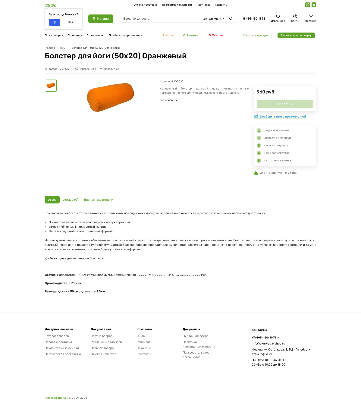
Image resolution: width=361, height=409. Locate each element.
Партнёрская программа (63, 354)
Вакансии (144, 348)
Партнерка (203, 4)
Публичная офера (196, 336)
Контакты (221, 4)
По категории (54, 35)
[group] (109, 135)
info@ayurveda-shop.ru (268, 343)
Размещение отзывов (106, 342)
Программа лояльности (177, 4)
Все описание (169, 100)
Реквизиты (144, 342)
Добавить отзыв (59, 68)
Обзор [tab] (52, 199)
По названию (95, 35)
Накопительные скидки (62, 348)
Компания (144, 329)
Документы (191, 329)
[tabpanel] (180, 254)
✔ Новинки (191, 35)
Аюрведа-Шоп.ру (56, 397)
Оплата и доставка (146, 4)
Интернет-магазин (59, 329)
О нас (141, 336)
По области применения (125, 35)
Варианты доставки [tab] (98, 199)
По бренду (75, 35)
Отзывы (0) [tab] (70, 199)
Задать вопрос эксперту (296, 35)
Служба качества (103, 354)
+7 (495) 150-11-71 (264, 337)
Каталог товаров (57, 336)
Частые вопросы (103, 336)
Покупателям (101, 329)
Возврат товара (102, 348)
